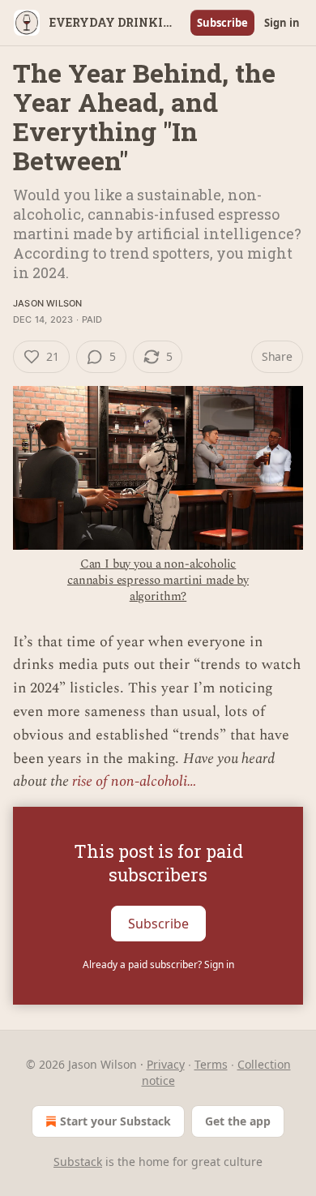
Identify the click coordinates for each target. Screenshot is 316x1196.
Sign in (282, 22)
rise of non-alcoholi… (134, 781)
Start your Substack (115, 1121)
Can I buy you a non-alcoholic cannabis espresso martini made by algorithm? (158, 580)
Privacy (166, 1064)
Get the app (238, 1121)
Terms (211, 1064)
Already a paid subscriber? (158, 964)
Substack (77, 1161)
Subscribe (222, 22)
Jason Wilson (47, 303)
